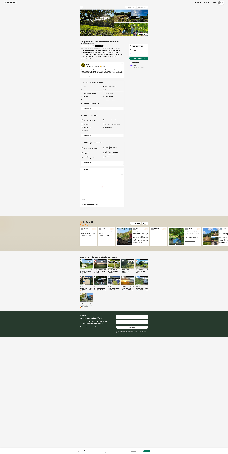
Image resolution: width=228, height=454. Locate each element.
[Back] (81, 7)
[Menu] (220, 3)
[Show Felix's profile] (122, 64)
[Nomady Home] (10, 2)
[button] (138, 46)
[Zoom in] (122, 174)
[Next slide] (146, 223)
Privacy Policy (140, 332)
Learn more (119, 452)
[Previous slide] (143, 223)
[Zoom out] (122, 175)
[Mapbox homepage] (83, 199)
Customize (133, 451)
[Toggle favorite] (81, 260)
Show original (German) (86, 58)
